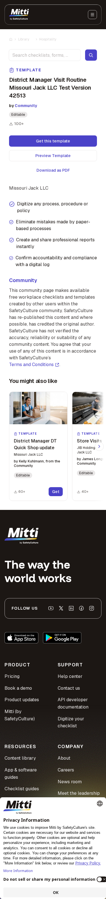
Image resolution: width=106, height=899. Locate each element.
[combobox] (45, 55)
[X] (61, 608)
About (64, 758)
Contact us (69, 688)
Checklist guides (22, 789)
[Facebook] (81, 608)
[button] (38, 446)
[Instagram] (91, 608)
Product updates (22, 700)
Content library (20, 758)
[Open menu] (92, 14)
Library (23, 39)
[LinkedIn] (71, 608)
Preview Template (53, 155)
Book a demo (18, 688)
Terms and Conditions (31, 364)
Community (26, 105)
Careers (66, 770)
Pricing (12, 676)
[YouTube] (51, 608)
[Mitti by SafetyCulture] (19, 14)
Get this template (53, 141)
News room (70, 782)
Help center (70, 676)
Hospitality (47, 39)
